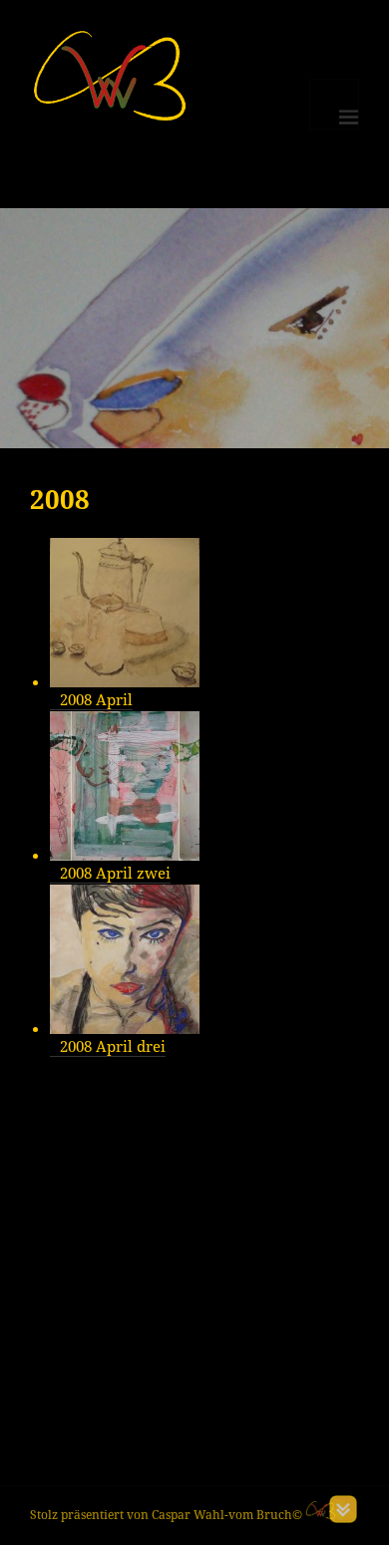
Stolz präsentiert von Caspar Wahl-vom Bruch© (167, 1514)
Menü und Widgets (334, 104)
